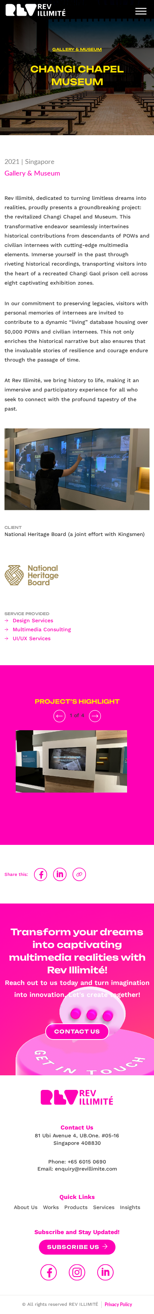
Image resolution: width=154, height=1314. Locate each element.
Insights (130, 1207)
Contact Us (77, 1031)
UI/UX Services (31, 638)
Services (103, 1207)
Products (75, 1207)
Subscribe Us (73, 1247)
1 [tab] (60, 817)
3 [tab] (82, 817)
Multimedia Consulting (42, 629)
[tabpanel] (71, 771)
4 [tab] (94, 817)
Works (51, 1207)
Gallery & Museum (77, 49)
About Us (25, 1207)
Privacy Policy (118, 1304)
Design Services (33, 620)
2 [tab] (71, 817)
